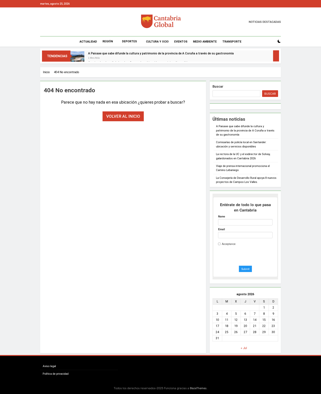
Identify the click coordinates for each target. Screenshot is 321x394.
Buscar (218, 86)
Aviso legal (49, 366)
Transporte (231, 41)
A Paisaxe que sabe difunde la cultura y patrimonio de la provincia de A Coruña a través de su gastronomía (161, 53)
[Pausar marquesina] (276, 55)
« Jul (244, 348)
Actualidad (88, 41)
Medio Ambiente (205, 41)
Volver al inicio (123, 116)
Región (108, 41)
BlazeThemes (198, 388)
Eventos (180, 41)
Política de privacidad (56, 373)
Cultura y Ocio (157, 41)
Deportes (129, 41)
